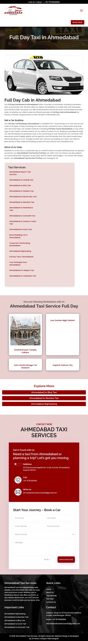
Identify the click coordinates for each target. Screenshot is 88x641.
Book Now (77, 22)
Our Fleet (50, 599)
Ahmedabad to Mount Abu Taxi (22, 196)
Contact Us (51, 602)
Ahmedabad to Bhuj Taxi (20, 185)
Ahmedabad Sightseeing (20, 251)
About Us (50, 592)
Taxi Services (51, 596)
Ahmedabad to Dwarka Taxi (21, 191)
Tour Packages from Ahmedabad (18, 263)
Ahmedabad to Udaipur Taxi (21, 270)
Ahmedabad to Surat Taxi (20, 229)
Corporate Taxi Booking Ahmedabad (19, 244)
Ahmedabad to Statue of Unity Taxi (22, 222)
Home (48, 589)
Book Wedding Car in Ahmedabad (18, 236)
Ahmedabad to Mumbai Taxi (21, 202)
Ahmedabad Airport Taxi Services (20, 173)
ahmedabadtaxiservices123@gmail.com (40, 493)
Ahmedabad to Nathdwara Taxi (21, 208)
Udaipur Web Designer (49, 638)
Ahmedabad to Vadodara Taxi (22, 276)
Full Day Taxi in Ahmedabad (21, 256)
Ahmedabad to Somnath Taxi (22, 216)
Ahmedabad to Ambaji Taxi (21, 180)
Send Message (66, 559)
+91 (52, 2)
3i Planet (35, 638)
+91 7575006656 (59, 619)
